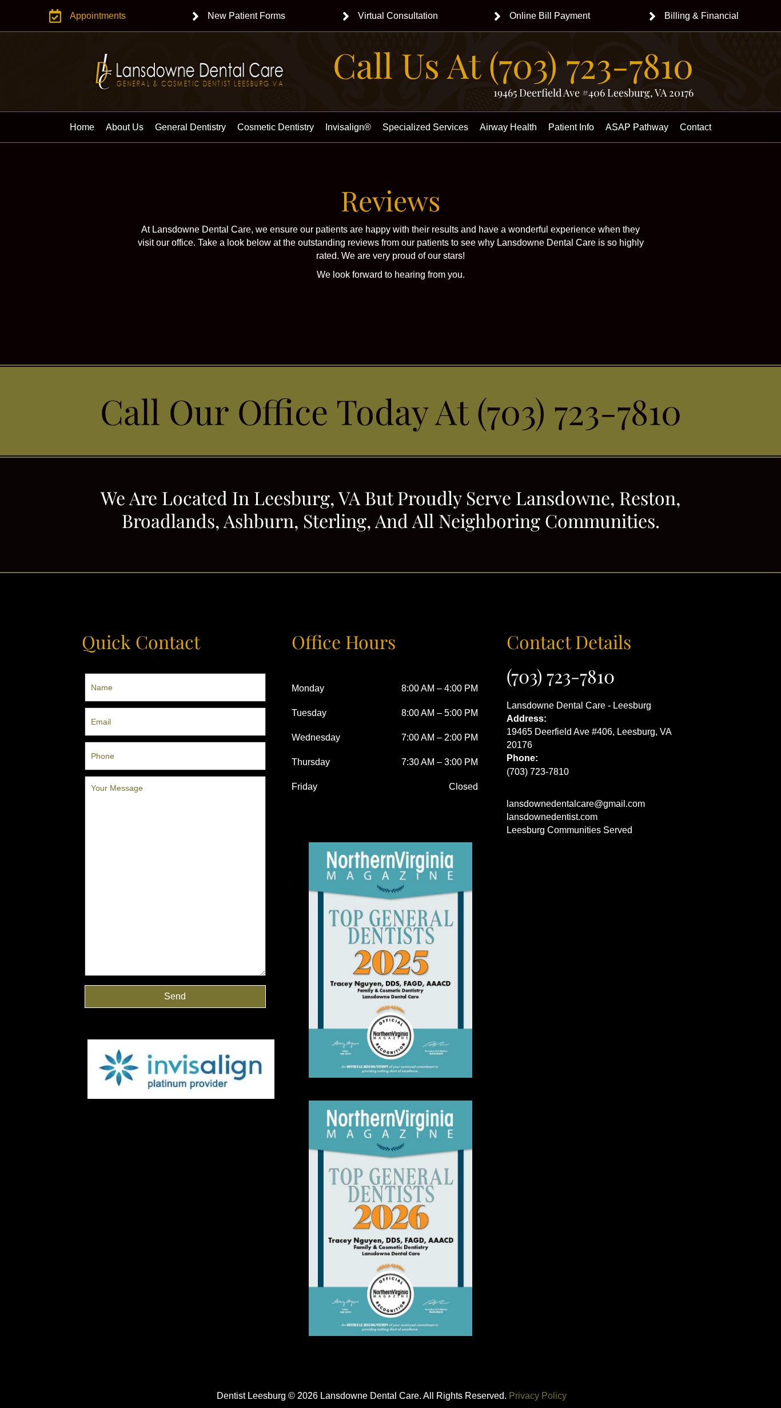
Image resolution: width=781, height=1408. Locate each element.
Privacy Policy (538, 1396)
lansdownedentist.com (552, 817)
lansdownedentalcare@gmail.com (576, 804)
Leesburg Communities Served (569, 830)
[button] (175, 996)
